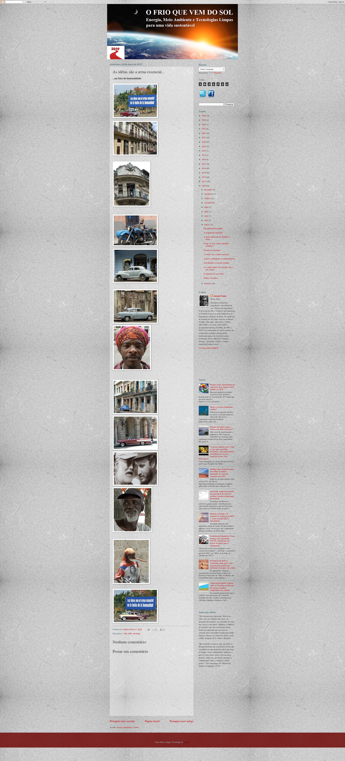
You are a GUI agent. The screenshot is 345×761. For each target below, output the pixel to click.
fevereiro (208, 283)
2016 (204, 159)
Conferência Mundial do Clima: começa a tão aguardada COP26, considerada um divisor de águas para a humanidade (222, 541)
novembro (208, 193)
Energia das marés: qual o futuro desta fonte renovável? (221, 428)
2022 (204, 133)
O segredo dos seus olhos (214, 273)
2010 (204, 185)
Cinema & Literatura (212, 250)
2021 (204, 137)
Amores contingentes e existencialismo (219, 258)
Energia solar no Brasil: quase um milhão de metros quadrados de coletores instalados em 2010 (222, 473)
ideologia (136, 633)
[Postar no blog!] (156, 629)
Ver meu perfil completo (208, 347)
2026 (204, 115)
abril (206, 220)
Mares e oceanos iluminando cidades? (221, 408)
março (207, 224)
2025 (204, 120)
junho (206, 211)
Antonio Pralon (219, 296)
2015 (204, 163)
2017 (204, 155)
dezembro (208, 189)
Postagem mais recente (122, 721)
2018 (204, 150)
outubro (207, 198)
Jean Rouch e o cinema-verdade (216, 262)
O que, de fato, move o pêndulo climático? (216, 244)
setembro (208, 202)
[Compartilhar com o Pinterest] (163, 629)
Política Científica (211, 278)
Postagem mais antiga (181, 721)
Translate (217, 72)
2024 (204, 124)
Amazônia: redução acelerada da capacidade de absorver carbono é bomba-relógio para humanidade (222, 495)
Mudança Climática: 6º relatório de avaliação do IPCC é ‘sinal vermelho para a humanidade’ (222, 517)
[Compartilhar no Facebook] (161, 629)
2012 (204, 177)
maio (206, 215)
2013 (204, 172)
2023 (204, 128)
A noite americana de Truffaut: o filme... (217, 238)
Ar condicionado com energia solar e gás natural (218, 268)
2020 (204, 142)
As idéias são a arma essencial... (217, 254)
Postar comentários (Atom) (128, 727)
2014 (204, 168)
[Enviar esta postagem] (148, 629)
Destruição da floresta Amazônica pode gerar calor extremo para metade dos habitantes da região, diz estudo (222, 564)
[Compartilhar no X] (158, 629)
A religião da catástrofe (213, 232)
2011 (204, 181)
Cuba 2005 (127, 633)
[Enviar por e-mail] (153, 629)
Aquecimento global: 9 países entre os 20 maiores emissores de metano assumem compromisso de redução (222, 586)
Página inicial (152, 721)
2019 (204, 146)
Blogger (187, 742)
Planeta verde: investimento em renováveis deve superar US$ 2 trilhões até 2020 (222, 387)
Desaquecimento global (213, 228)
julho (206, 207)
